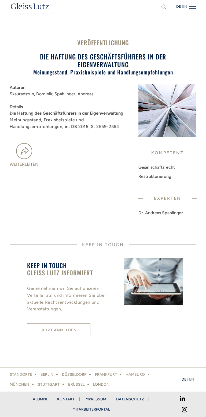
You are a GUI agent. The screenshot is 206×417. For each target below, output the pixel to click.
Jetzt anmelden (59, 330)
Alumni (40, 399)
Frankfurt (106, 374)
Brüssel (76, 384)
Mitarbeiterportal (91, 409)
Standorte (21, 374)
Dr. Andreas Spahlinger (160, 212)
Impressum (95, 399)
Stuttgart (49, 384)
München (19, 384)
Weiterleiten (24, 164)
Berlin (47, 374)
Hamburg (135, 374)
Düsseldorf (74, 374)
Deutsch (178, 6)
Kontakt (66, 399)
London (101, 384)
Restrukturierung (154, 176)
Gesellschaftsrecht (156, 167)
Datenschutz (130, 399)
